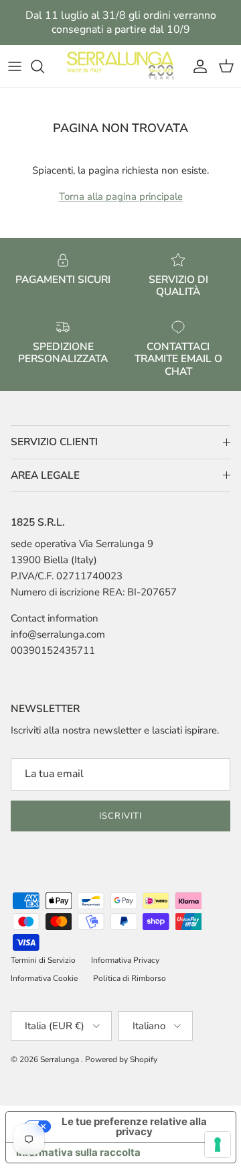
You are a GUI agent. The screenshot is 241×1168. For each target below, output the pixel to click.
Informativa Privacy (125, 960)
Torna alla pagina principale (121, 196)
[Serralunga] (120, 66)
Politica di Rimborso (129, 978)
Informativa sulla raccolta (78, 1152)
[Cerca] (44, 66)
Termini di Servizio (43, 960)
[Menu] (14, 66)
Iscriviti (120, 816)
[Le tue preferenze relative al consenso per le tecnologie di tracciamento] (217, 1144)
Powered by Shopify (121, 1059)
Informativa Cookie (44, 978)
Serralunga (60, 1059)
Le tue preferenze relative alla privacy (134, 1126)
